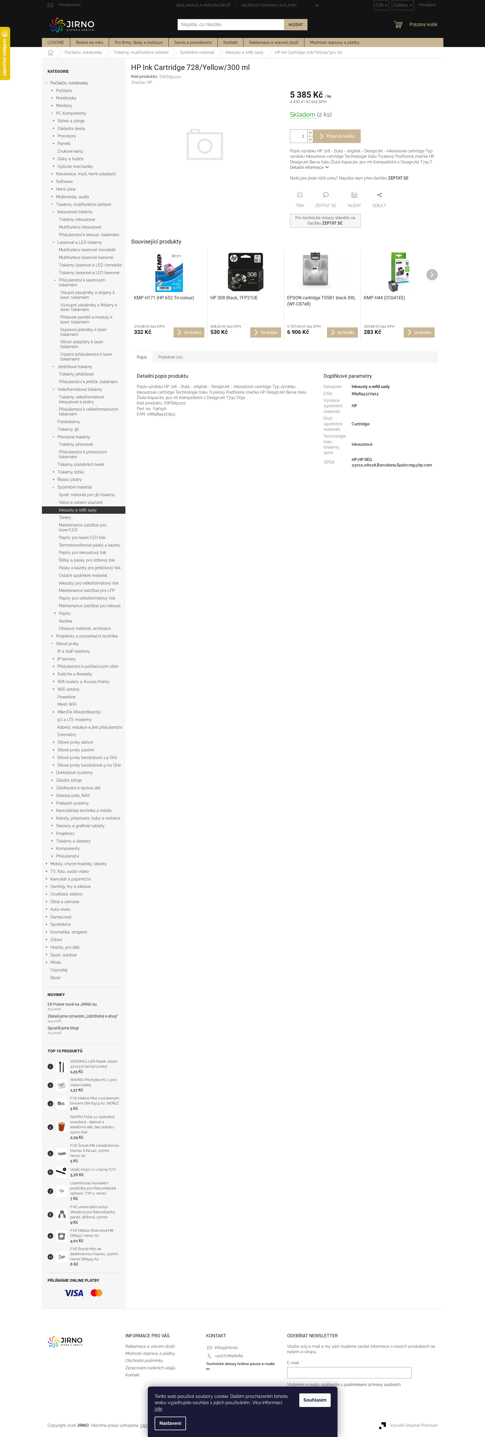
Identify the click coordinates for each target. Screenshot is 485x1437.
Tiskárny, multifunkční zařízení (83, 204)
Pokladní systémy (72, 803)
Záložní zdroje (69, 780)
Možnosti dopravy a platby (269, 5)
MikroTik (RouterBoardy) (79, 712)
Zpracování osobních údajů (150, 1368)
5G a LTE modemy (74, 719)
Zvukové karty (70, 151)
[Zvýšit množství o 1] (310, 133)
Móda (55, 962)
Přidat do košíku (340, 136)
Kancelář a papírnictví (70, 879)
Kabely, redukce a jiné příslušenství (89, 727)
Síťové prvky (67, 643)
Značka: (141, 82)
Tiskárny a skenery (73, 841)
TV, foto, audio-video (69, 871)
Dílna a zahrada (64, 901)
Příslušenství (67, 856)
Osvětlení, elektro (66, 894)
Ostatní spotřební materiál (83, 575)
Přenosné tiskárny (73, 437)
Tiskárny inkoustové (77, 219)
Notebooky (66, 98)
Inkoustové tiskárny (75, 212)
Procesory (66, 136)
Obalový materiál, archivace (85, 628)
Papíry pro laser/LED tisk (82, 537)
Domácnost (61, 917)
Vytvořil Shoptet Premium (414, 1425)
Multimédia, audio (72, 197)
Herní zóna (66, 189)
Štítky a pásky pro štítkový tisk (87, 560)
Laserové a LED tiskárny (79, 242)
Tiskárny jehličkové (76, 374)
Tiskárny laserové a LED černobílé (90, 265)
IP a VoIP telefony (73, 651)
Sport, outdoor (63, 955)
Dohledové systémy (74, 772)
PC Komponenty (71, 113)
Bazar (55, 977)
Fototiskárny (68, 421)
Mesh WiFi (67, 704)
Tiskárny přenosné (76, 444)
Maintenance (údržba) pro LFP (87, 590)
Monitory (64, 105)
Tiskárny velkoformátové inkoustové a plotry (81, 399)
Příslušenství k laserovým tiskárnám (82, 282)
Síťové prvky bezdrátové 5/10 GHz (89, 765)
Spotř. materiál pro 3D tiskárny (87, 494)
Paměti (63, 143)
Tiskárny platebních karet (80, 464)
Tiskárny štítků (70, 472)
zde (158, 1409)
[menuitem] (56, 42)
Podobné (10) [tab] (170, 357)
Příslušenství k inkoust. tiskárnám (89, 235)
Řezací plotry (69, 479)
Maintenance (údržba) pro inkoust (90, 606)
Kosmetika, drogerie (68, 932)
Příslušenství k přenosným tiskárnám (83, 454)
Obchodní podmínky (144, 1360)
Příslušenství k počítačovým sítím (88, 666)
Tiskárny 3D (68, 429)
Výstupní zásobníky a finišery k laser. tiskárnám (88, 307)
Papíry (65, 613)
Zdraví (56, 939)
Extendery (66, 734)
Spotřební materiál (74, 487)
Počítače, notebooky (69, 83)
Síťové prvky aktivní (75, 742)
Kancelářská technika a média (84, 810)
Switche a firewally (74, 674)
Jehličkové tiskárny (74, 366)
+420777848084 (229, 1355)
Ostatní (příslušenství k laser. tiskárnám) (86, 356)
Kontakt (132, 1375)
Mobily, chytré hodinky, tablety (78, 864)
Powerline (66, 697)
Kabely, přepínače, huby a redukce (88, 818)
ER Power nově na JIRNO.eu (72, 1004)
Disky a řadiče (70, 159)
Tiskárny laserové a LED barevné (89, 272)
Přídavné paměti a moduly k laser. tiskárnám (86, 319)
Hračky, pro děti (65, 947)
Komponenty (68, 848)
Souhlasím (315, 1400)
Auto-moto (60, 909)
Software (64, 181)
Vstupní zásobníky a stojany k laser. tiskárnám (87, 295)
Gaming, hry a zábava (70, 886)
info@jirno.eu (226, 1347)
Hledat (296, 24)
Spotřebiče (60, 924)
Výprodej (58, 970)
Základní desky (71, 128)
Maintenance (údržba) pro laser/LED (82, 527)
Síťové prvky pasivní (75, 750)
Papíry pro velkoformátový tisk (87, 598)
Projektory (65, 833)
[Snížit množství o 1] (310, 139)
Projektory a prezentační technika (87, 636)
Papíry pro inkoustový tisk (82, 552)
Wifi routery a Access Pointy (83, 681)
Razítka (65, 621)
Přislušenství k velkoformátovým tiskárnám (88, 411)
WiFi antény (68, 689)
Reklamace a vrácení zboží (203, 5)
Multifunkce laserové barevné (86, 257)
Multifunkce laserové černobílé (87, 250)
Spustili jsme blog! (63, 1028)
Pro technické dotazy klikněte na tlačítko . (325, 220)
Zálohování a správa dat (78, 788)
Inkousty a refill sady (78, 510)
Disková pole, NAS (73, 795)
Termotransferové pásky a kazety (89, 545)
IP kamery (66, 659)
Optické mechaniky (75, 166)
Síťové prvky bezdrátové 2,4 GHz (87, 757)
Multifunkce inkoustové (80, 227)
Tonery (65, 517)
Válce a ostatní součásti (81, 502)
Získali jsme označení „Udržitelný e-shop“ (83, 1016)
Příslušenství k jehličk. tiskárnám (88, 381)
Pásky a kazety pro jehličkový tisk (90, 568)
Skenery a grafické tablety (80, 826)
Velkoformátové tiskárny (79, 389)
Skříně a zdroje (71, 121)
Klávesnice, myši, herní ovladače (86, 174)
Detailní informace (307, 167)
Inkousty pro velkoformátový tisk (89, 583)
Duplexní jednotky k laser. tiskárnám (83, 332)
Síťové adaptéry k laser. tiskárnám (82, 344)
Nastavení (170, 1423)
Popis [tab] (142, 357)
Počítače (64, 90)
